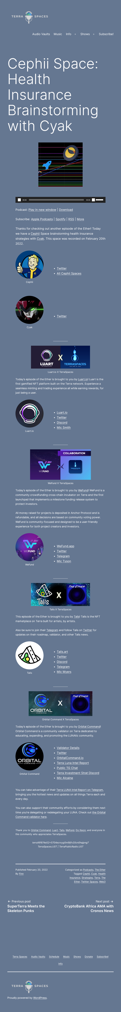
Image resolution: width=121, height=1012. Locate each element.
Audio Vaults (41, 34)
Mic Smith (64, 427)
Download (66, 209)
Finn (21, 873)
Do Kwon (81, 830)
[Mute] (93, 199)
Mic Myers (64, 672)
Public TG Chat (67, 768)
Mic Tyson (64, 561)
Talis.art (62, 651)
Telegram (63, 556)
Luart (55, 830)
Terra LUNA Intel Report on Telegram (79, 789)
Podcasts (88, 869)
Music (58, 34)
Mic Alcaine (65, 778)
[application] (60, 200)
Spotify (61, 219)
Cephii (35, 233)
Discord (62, 422)
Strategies (87, 877)
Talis (76, 616)
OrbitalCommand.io (70, 758)
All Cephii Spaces (69, 273)
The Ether (100, 869)
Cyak (40, 238)
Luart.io (83, 379)
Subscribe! (106, 34)
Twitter (62, 268)
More (80, 219)
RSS (71, 219)
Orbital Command (89, 726)
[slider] (100, 199)
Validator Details (68, 748)
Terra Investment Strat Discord (78, 773)
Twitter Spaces (89, 881)
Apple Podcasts (42, 219)
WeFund (83, 490)
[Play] (19, 199)
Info (68, 34)
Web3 (102, 881)
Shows (85, 34)
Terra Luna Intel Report (73, 763)
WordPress (40, 997)
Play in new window (42, 209)
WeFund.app (65, 546)
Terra (97, 877)
